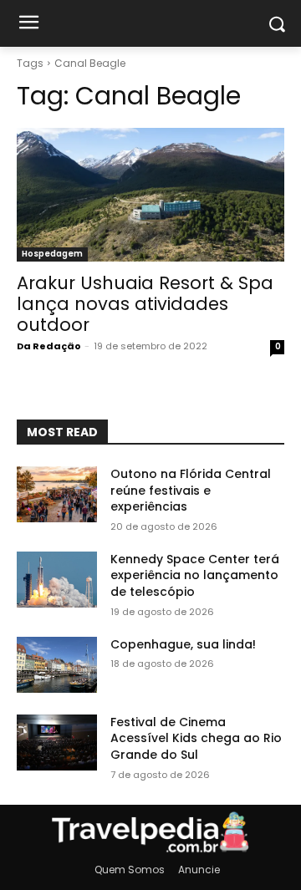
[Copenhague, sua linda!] (57, 665)
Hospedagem (52, 253)
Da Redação (49, 346)
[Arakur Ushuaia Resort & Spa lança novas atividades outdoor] (150, 195)
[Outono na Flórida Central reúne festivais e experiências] (57, 494)
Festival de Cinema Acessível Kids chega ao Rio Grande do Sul (196, 738)
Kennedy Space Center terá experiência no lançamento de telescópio (194, 575)
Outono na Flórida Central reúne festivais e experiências (190, 490)
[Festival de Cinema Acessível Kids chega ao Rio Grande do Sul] (57, 742)
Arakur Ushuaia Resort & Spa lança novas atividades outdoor (145, 304)
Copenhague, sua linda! (183, 644)
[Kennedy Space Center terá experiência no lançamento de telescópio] (57, 580)
